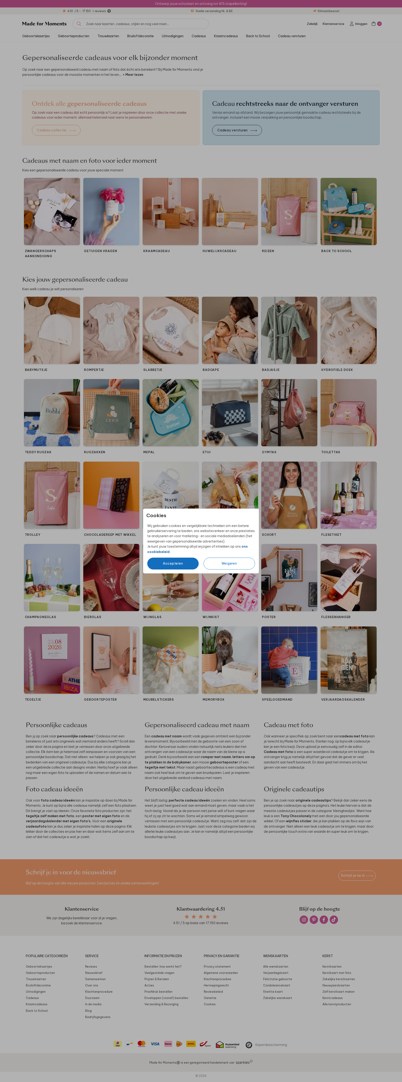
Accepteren (173, 563)
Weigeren (229, 563)
